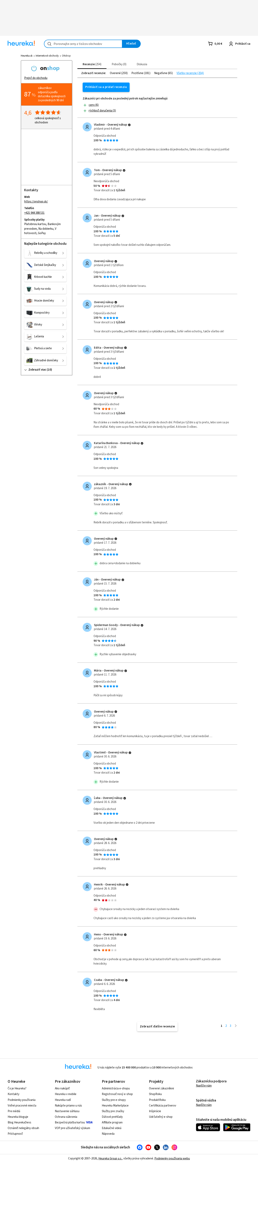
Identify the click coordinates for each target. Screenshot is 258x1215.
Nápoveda (108, 1134)
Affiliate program (112, 1122)
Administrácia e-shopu (116, 1088)
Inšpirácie (155, 1111)
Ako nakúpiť (62, 1088)
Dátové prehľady (112, 1117)
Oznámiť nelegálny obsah (23, 1128)
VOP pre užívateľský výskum (72, 1128)
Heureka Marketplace (115, 1105)
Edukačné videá (111, 1128)
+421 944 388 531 (34, 213)
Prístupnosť (15, 1134)
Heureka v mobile (65, 1094)
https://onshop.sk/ (36, 201)
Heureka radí (63, 1100)
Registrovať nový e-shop (117, 1094)
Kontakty (13, 1094)
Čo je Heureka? (17, 1088)
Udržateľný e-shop (161, 1117)
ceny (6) (94, 105)
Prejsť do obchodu (35, 78)
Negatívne (161, 73)
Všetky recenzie (187, 73)
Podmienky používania (21, 1100)
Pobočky (118, 64)
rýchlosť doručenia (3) (102, 110)
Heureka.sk (26, 56)
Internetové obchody (47, 56)
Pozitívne (137, 73)
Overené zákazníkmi (161, 1088)
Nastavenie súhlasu (67, 1111)
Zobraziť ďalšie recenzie (157, 1026)
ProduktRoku (157, 1100)
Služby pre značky (113, 1111)
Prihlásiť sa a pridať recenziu (106, 87)
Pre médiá (14, 1111)
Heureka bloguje (18, 1117)
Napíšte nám (204, 1086)
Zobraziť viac (37, 370)
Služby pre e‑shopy (114, 1100)
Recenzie (91, 64)
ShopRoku (155, 1094)
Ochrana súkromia (66, 1117)
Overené (115, 73)
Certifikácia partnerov (162, 1105)
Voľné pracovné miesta (22, 1105)
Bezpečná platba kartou (70, 1122)
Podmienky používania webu (172, 1158)
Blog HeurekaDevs (19, 1122)
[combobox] (83, 44)
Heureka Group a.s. (110, 1158)
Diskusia (142, 64)
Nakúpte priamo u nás (68, 1105)
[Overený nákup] (129, 124)
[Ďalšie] (235, 1026)
